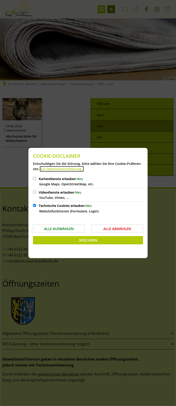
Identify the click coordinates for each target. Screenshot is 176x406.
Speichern (88, 240)
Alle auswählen (59, 228)
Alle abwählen (117, 228)
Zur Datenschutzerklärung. (61, 169)
